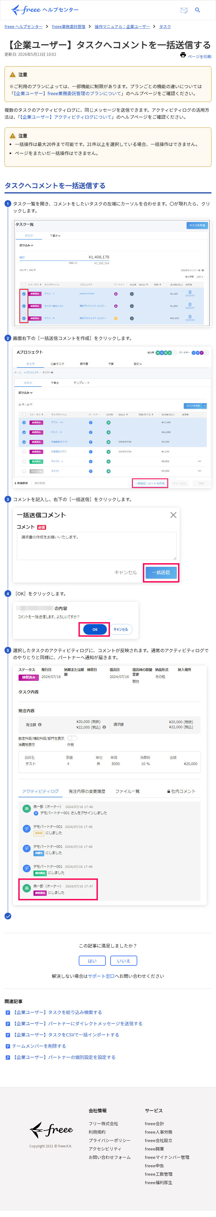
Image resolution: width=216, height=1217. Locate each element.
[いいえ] (123, 961)
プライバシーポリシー (110, 1140)
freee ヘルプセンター (23, 26)
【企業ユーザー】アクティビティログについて (66, 116)
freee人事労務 (158, 1132)
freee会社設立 (158, 1140)
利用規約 (97, 1132)
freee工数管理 (158, 1174)
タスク (165, 26)
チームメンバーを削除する (39, 1045)
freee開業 (154, 1149)
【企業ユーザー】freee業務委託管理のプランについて (67, 93)
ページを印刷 (200, 56)
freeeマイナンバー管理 (167, 1157)
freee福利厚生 (158, 1182)
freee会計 (154, 1123)
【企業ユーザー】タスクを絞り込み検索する (57, 1012)
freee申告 (154, 1165)
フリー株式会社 (103, 1123)
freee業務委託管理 (69, 26)
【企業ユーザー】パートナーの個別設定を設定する (64, 1057)
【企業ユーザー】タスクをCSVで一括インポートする (65, 1034)
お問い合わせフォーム (110, 1157)
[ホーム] (44, 10)
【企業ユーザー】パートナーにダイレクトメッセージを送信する (77, 1023)
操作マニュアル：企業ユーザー (122, 26)
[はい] (92, 961)
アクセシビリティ (105, 1149)
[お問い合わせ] (184, 11)
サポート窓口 (101, 975)
